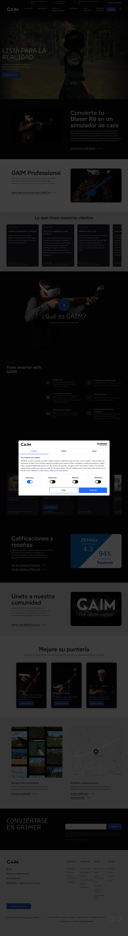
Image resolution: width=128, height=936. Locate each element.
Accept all (92, 490)
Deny (63, 490)
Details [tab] (64, 451)
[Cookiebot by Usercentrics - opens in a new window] (98, 444)
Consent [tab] (34, 451)
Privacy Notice (61, 470)
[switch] (52, 481)
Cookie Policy (43, 470)
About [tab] (94, 451)
